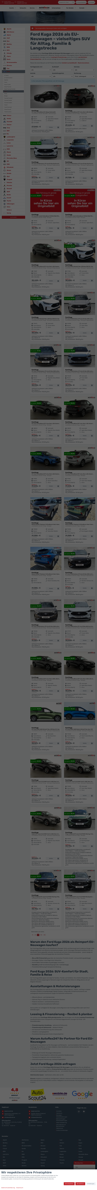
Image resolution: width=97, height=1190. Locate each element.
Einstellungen (90, 1183)
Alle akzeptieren (69, 1183)
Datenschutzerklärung (8, 1187)
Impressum (19, 1187)
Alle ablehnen (80, 1183)
